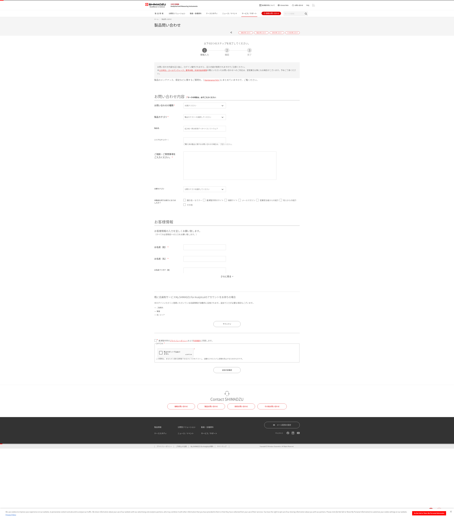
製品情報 (157, 427)
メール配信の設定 (284, 425)
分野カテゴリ (159, 189)
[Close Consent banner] (451, 511)
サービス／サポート (209, 433)
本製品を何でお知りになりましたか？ (165, 202)
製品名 (156, 128)
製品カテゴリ (160, 117)
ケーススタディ (160, 433)
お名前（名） (160, 259)
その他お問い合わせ (272, 406)
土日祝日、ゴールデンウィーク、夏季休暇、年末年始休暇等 (183, 70)
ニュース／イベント (186, 433)
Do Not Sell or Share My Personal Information (429, 513)
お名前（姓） (160, 247)
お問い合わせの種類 (163, 105)
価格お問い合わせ (181, 406)
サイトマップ (221, 446)
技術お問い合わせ (241, 406)
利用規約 (196, 341)
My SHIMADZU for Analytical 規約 (202, 446)
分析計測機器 (175, 4)
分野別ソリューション (186, 427)
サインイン (227, 324)
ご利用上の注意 (181, 446)
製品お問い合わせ (211, 406)
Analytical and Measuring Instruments (184, 6)
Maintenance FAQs (211, 80)
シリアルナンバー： (161, 140)
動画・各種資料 (207, 427)
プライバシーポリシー (179, 341)
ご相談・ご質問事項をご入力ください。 (165, 155)
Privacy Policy (11, 515)
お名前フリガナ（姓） (162, 270)
